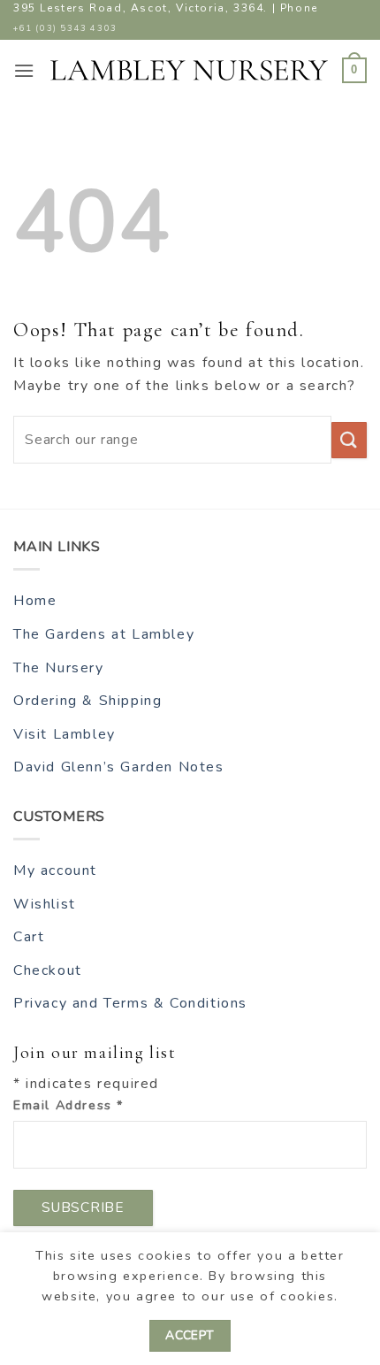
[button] (24, 70)
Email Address (68, 1105)
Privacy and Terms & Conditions (130, 1003)
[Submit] (349, 440)
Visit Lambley (64, 734)
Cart (28, 937)
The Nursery (58, 668)
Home (35, 600)
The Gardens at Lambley (103, 634)
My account (55, 870)
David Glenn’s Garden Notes (118, 767)
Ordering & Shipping (87, 700)
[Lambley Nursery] (189, 70)
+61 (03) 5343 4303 (65, 28)
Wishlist (44, 904)
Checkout (47, 970)
